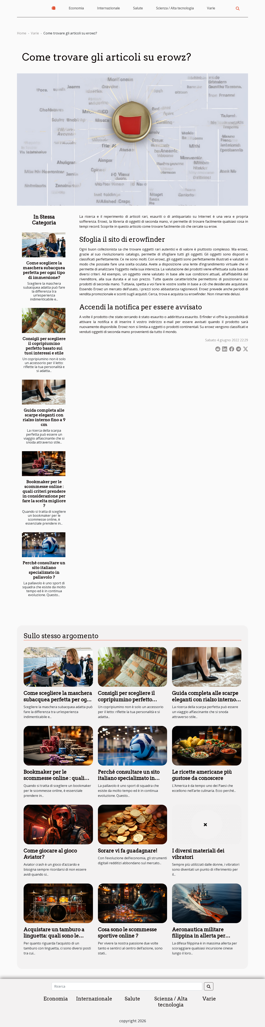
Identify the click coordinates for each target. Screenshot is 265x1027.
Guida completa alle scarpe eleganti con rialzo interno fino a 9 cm (44, 417)
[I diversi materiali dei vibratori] (206, 824)
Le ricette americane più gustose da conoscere (202, 775)
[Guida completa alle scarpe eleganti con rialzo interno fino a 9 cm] (43, 392)
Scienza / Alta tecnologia (175, 8)
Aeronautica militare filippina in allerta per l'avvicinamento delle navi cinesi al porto (204, 938)
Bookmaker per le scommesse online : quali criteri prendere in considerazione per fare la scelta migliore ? (44, 493)
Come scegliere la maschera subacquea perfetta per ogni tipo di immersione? (44, 270)
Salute (138, 8)
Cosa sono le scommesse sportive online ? (127, 932)
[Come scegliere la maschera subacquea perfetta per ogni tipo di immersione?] (43, 244)
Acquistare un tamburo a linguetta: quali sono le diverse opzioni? (54, 935)
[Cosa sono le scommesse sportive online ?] (132, 903)
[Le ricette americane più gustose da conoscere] (206, 745)
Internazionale (108, 8)
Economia (76, 8)
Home (21, 33)
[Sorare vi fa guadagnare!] (132, 824)
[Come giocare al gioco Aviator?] (58, 824)
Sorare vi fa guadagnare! (127, 851)
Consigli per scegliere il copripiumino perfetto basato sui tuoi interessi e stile (44, 345)
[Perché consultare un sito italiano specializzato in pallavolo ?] (43, 544)
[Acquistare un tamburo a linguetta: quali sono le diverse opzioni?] (58, 903)
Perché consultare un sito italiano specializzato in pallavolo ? (44, 570)
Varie (211, 8)
